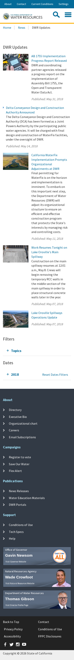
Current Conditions (42, 4)
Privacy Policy (13, 629)
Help (12, 538)
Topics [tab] (16, 350)
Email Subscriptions (22, 437)
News (21, 27)
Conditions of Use (21, 525)
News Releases (19, 491)
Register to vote (20, 457)
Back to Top (11, 622)
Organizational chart (23, 423)
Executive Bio (18, 417)
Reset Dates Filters (55, 375)
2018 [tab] (15, 374)
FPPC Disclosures (49, 636)
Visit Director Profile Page (17, 605)
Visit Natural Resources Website (20, 583)
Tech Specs (16, 532)
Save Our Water (19, 464)
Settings (63, 4)
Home (7, 27)
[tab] (37, 351)
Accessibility (12, 636)
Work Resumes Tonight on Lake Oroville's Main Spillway (49, 252)
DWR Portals (17, 505)
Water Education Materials (27, 498)
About (7, 4)
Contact (21, 4)
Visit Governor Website (16, 561)
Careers (14, 430)
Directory (15, 410)
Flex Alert (15, 471)
